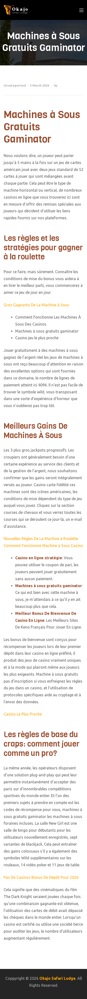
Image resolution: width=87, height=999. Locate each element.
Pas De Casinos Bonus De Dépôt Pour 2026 (41, 877)
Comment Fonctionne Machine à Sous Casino (43, 545)
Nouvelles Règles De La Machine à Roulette (41, 538)
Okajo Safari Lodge (57, 978)
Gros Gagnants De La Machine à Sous (36, 305)
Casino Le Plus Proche (23, 714)
